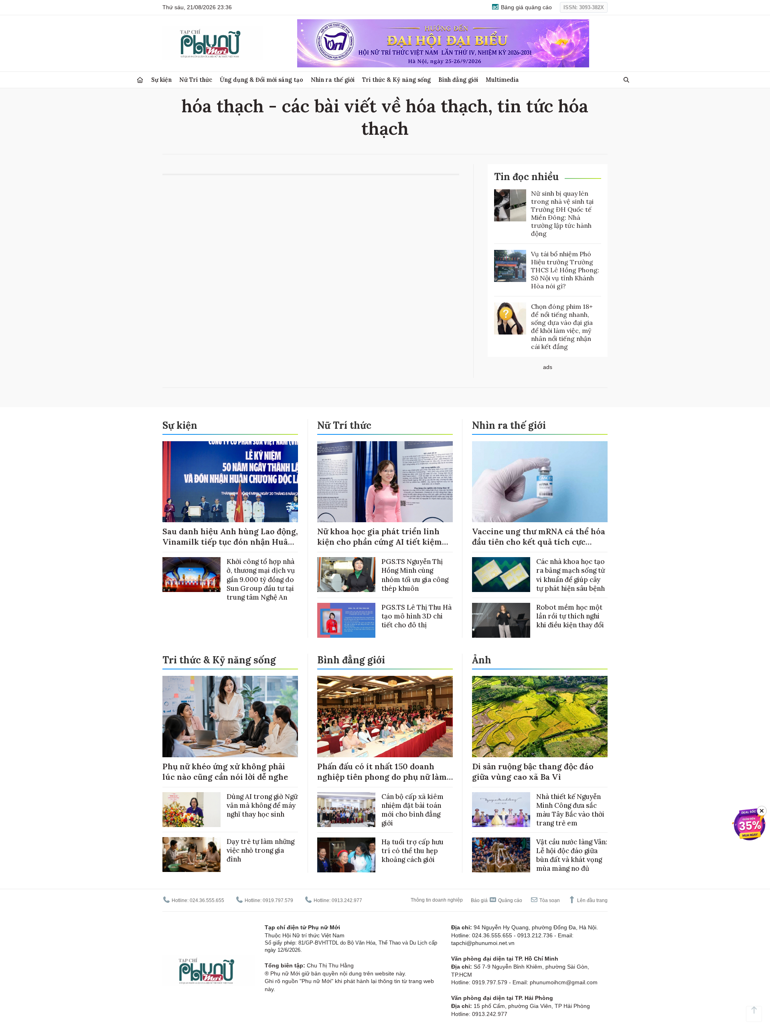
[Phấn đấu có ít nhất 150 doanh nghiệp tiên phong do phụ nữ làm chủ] (385, 716)
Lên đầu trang (592, 900)
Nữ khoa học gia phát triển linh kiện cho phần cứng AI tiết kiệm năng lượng (379, 541)
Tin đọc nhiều (526, 176)
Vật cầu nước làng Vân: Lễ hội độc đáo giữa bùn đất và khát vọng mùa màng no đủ (571, 855)
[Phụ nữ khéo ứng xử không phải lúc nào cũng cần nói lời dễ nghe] (230, 716)
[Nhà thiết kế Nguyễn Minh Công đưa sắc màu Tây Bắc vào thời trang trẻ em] (501, 809)
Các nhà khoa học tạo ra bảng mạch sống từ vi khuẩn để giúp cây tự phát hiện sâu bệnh (570, 574)
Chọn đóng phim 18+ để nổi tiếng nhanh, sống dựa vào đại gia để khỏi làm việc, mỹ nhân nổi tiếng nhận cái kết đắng (562, 326)
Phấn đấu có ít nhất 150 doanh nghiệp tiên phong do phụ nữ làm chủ (382, 776)
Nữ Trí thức (195, 79)
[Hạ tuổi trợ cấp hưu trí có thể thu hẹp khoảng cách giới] (346, 854)
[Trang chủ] (140, 80)
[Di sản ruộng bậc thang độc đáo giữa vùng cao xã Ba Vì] (540, 716)
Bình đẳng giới (458, 79)
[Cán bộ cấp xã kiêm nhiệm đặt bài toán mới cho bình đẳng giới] (346, 809)
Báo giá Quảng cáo (496, 900)
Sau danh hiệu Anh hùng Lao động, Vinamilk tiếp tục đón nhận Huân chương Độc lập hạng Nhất (230, 541)
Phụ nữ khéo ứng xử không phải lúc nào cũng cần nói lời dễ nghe (225, 771)
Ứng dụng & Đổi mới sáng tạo (261, 79)
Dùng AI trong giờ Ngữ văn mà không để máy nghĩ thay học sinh (262, 805)
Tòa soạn (549, 900)
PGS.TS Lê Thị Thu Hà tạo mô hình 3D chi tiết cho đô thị (416, 616)
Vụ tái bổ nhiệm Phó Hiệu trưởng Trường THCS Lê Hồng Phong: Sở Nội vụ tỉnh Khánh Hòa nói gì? (565, 270)
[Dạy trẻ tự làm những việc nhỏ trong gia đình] (191, 854)
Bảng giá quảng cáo (525, 7)
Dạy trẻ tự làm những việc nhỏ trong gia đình (260, 850)
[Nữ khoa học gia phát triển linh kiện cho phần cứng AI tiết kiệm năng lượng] (385, 482)
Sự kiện (161, 79)
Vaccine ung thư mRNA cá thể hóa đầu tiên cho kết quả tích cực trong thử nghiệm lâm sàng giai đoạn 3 (538, 547)
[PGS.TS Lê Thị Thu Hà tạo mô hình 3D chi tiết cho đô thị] (346, 620)
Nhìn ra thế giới (333, 79)
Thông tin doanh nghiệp (437, 900)
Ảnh (481, 660)
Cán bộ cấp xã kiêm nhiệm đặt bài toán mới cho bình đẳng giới (412, 809)
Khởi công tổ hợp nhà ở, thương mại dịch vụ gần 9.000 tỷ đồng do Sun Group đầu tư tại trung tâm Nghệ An (261, 579)
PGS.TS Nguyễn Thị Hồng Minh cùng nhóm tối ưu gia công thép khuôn (414, 574)
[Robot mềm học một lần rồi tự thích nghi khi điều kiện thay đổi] (501, 620)
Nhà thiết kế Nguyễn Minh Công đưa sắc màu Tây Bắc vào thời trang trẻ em (570, 809)
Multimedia (502, 79)
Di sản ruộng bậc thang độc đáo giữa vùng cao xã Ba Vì (533, 771)
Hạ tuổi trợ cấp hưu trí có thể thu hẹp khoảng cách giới (412, 850)
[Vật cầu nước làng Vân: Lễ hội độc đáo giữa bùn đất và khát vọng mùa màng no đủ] (501, 854)
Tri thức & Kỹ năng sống (396, 79)
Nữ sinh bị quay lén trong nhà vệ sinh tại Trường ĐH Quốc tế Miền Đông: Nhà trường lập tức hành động (562, 213)
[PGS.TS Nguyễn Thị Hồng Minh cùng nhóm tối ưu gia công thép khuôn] (346, 574)
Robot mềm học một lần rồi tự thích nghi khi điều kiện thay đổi (570, 616)
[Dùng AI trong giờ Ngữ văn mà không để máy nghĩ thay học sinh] (191, 809)
